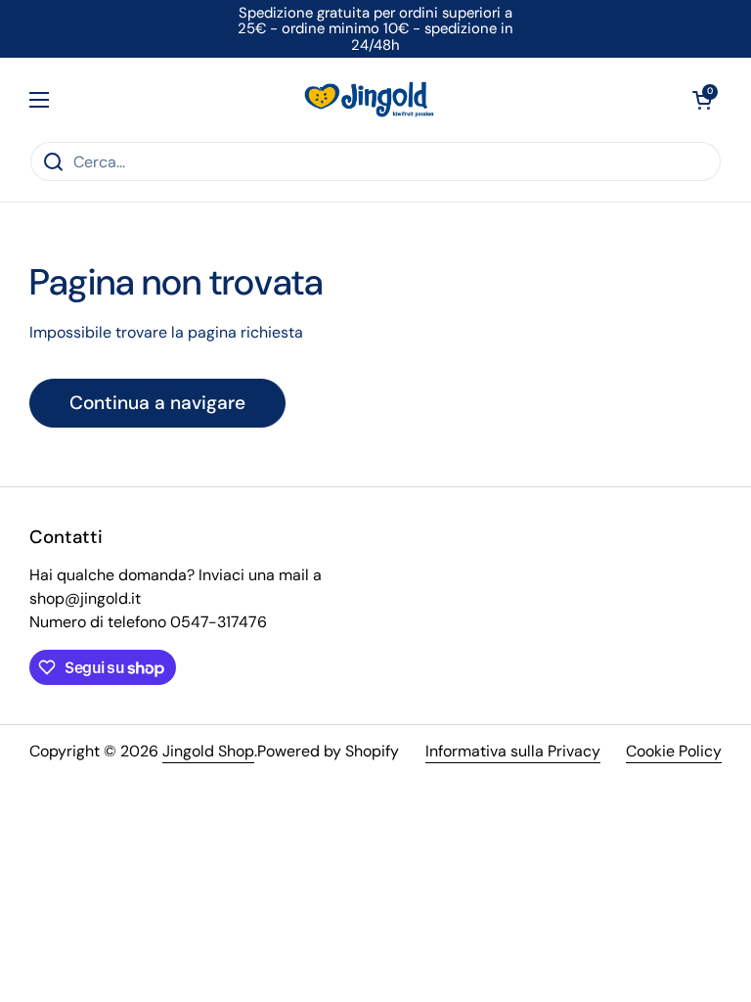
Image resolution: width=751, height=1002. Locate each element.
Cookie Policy (674, 751)
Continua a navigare (157, 402)
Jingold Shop (208, 751)
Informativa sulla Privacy (512, 751)
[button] (702, 99)
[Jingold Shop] (370, 99)
